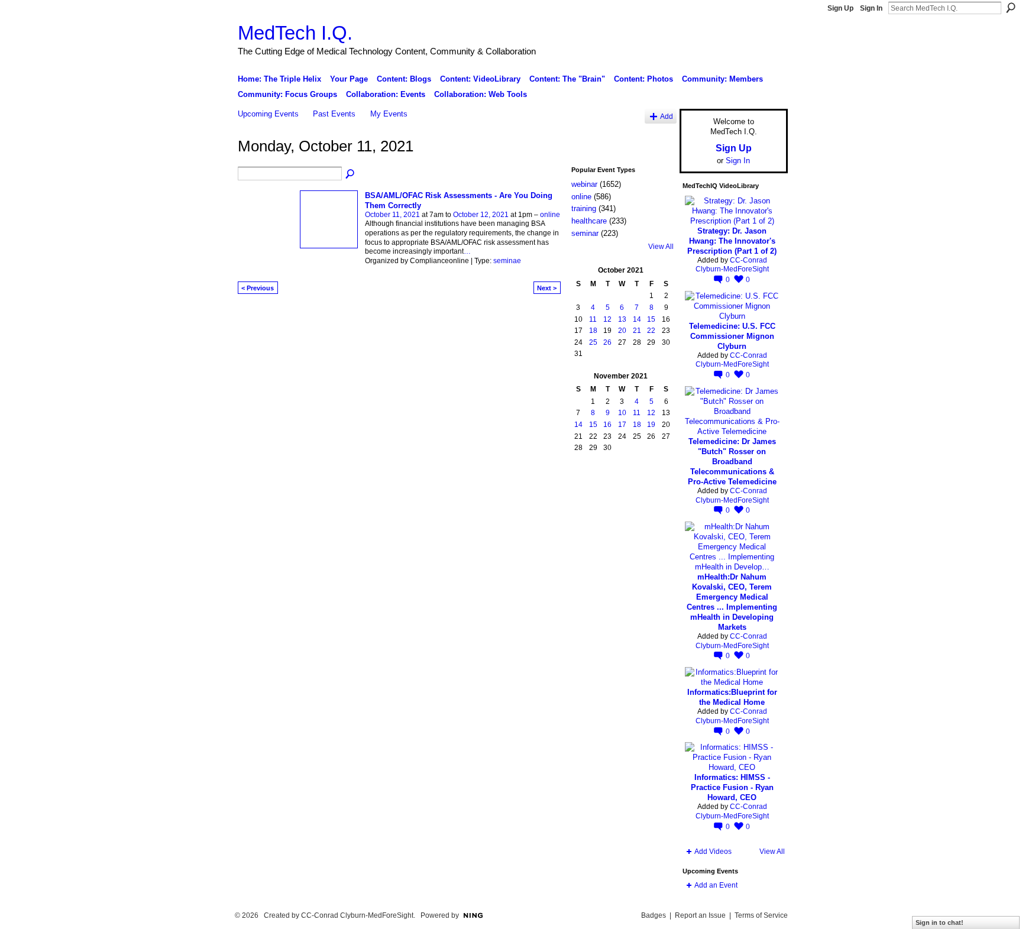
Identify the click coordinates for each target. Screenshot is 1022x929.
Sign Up (840, 8)
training (583, 208)
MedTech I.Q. (295, 33)
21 (637, 330)
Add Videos (713, 851)
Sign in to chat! (939, 922)
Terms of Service (761, 915)
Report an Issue (700, 915)
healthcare (589, 220)
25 (593, 342)
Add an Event (716, 885)
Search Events (350, 174)
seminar (585, 233)
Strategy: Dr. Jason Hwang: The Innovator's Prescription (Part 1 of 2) (732, 240)
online (550, 215)
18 (593, 330)
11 (593, 319)
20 (622, 330)
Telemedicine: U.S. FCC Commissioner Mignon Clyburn (732, 336)
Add (666, 116)
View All (661, 246)
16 (607, 424)
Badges (653, 915)
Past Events (334, 113)
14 (637, 319)
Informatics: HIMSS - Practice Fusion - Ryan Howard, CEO (732, 787)
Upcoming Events (268, 113)
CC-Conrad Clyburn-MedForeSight (732, 265)
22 (651, 330)
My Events (388, 113)
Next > (547, 288)
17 (622, 424)
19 (651, 424)
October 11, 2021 (392, 215)
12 (607, 319)
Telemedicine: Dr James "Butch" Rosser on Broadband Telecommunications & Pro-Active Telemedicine (732, 461)
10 (622, 413)
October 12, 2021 (481, 215)
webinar (584, 184)
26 (607, 342)
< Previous (257, 288)
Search (1010, 7)
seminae (507, 261)
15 (651, 319)
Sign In (871, 8)
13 (622, 319)
